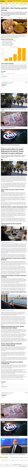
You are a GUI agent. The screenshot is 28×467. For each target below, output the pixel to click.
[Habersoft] (24, 466)
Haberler (14, 457)
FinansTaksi (2, 6)
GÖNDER (26, 82)
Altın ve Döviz (21, 460)
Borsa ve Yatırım (10, 1)
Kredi (18, 457)
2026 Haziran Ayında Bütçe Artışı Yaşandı (7, 127)
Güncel (11, 457)
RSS (7, 464)
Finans (25, 460)
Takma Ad (2, 72)
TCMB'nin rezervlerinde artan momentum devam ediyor (10, 436)
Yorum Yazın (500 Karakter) (4, 76)
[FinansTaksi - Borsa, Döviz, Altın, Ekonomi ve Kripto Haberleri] (4, 457)
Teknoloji (16, 457)
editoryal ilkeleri (8, 248)
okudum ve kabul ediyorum (8, 82)
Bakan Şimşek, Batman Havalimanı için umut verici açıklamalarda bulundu (13, 454)
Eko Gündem (6, 6)
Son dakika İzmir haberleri (4, 460)
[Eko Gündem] (14, 100)
